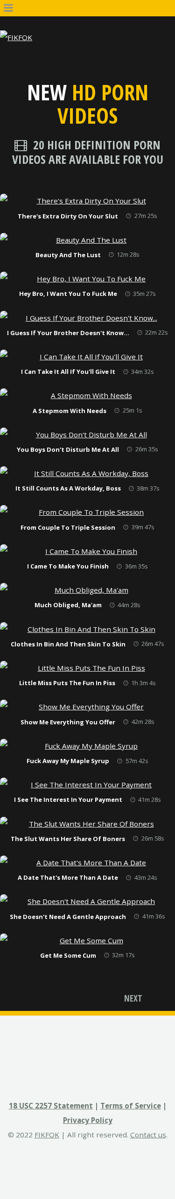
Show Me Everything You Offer (68, 722)
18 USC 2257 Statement (51, 1105)
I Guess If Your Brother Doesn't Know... (68, 333)
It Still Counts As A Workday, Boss (68, 488)
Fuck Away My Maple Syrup (68, 761)
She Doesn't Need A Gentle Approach (68, 916)
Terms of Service (130, 1105)
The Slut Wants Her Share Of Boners (68, 838)
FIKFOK (47, 1134)
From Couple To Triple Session (68, 527)
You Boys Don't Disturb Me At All (68, 449)
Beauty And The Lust (68, 255)
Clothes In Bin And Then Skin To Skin (68, 644)
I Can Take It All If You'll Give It (68, 371)
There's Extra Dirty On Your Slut (68, 216)
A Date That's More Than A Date (68, 877)
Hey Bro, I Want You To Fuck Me (68, 293)
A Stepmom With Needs (69, 411)
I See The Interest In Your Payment (68, 799)
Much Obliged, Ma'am (68, 605)
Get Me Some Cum (68, 955)
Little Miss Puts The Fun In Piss (67, 683)
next (133, 998)
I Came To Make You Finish (68, 566)
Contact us (148, 1134)
